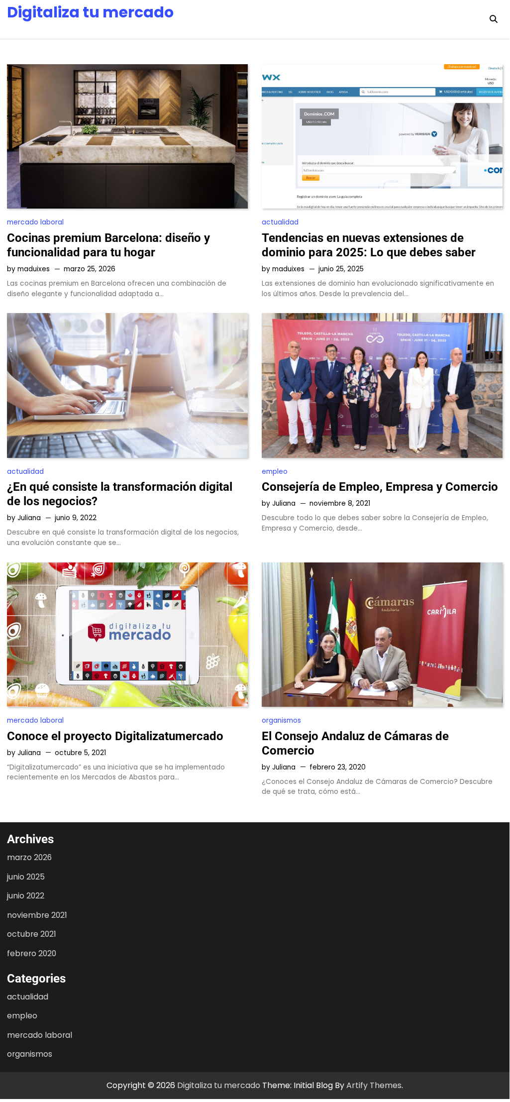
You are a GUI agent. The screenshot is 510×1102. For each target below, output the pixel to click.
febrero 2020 (31, 953)
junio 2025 (26, 876)
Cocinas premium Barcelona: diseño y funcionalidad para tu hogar (108, 245)
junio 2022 (25, 895)
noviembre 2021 (37, 915)
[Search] (494, 19)
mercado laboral (35, 222)
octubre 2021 (31, 934)
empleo (275, 471)
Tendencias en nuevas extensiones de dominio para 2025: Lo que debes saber (369, 245)
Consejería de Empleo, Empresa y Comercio (380, 487)
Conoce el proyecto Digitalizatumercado (115, 736)
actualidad (280, 222)
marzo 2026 (29, 857)
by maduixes (28, 269)
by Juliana (24, 518)
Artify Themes (374, 1085)
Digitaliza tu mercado (90, 12)
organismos (281, 720)
